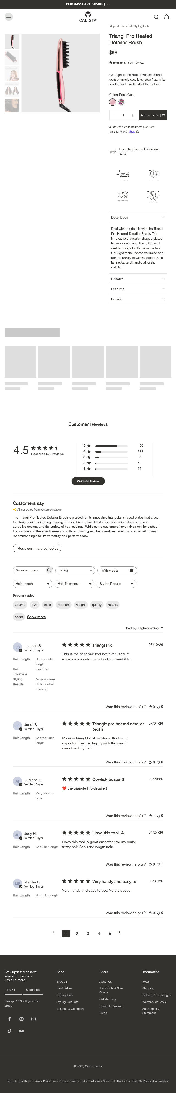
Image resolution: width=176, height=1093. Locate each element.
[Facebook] (10, 1019)
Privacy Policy (42, 1081)
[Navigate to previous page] (55, 932)
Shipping (148, 988)
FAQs (146, 981)
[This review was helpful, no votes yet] (150, 707)
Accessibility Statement (150, 1011)
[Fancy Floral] (121, 102)
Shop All (62, 981)
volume (20, 605)
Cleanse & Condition (70, 1009)
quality (97, 605)
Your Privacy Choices (66, 1081)
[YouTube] (21, 1031)
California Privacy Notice (96, 1081)
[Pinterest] (21, 1019)
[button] (153, 115)
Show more (36, 617)
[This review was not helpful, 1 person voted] (158, 864)
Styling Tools (65, 995)
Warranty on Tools (154, 1002)
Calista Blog (107, 999)
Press (103, 1013)
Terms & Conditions (19, 1081)
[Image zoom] (60, 73)
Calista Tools (93, 1066)
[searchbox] (29, 570)
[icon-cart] (166, 16)
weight (81, 605)
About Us (105, 981)
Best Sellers (65, 988)
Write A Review (88, 481)
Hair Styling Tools (138, 26)
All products (116, 26)
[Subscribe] (33, 990)
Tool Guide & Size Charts (111, 990)
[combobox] (75, 570)
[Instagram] (33, 1019)
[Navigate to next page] (121, 932)
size (35, 605)
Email (11, 990)
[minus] (114, 115)
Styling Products (67, 1002)
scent (19, 617)
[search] (156, 16)
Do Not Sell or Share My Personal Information (141, 1081)
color (47, 605)
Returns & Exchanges (156, 995)
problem (64, 605)
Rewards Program (111, 1006)
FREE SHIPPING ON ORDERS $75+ (88, 4)
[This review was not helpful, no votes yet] (158, 706)
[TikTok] (10, 1031)
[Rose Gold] (112, 102)
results (113, 605)
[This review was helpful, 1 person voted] (150, 816)
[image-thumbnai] (12, 41)
